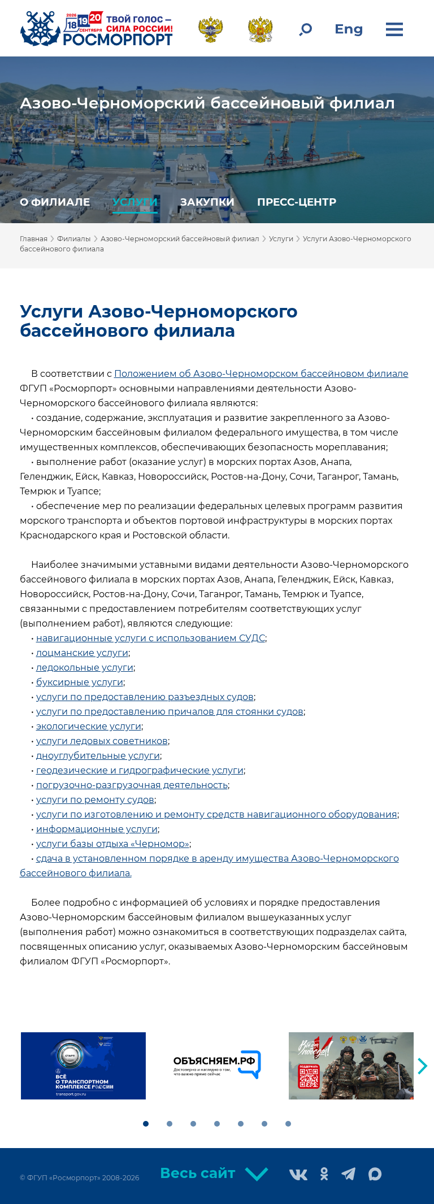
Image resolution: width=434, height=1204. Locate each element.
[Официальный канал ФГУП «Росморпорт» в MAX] (375, 1175)
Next (423, 1066)
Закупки (207, 201)
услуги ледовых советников (102, 741)
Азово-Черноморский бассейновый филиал (207, 102)
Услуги (135, 201)
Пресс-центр (296, 201)
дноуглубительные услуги (98, 755)
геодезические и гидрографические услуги (140, 770)
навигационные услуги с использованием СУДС (150, 638)
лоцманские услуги (82, 652)
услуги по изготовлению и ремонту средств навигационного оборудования (216, 814)
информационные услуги (97, 829)
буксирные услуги (79, 682)
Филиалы (74, 238)
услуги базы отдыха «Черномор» (112, 843)
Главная (33, 238)
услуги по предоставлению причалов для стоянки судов (169, 711)
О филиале (55, 201)
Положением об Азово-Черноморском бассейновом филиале (261, 373)
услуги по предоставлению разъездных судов (145, 697)
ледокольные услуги (84, 667)
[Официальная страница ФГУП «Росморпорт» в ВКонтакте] (298, 1176)
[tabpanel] (83, 1065)
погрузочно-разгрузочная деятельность (132, 785)
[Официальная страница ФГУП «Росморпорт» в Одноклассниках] (324, 1175)
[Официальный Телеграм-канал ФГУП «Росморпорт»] (348, 1175)
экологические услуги (88, 726)
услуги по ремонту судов (95, 799)
